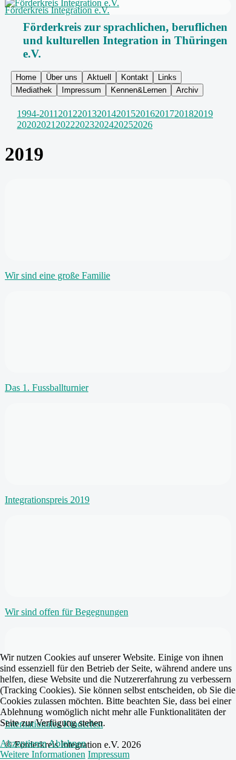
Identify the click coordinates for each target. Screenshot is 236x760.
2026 (142, 124)
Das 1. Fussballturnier (46, 387)
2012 (67, 113)
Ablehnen (67, 743)
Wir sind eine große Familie (57, 275)
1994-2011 (37, 113)
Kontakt (134, 77)
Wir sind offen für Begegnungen (66, 612)
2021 (46, 124)
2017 (164, 113)
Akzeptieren (23, 743)
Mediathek (34, 90)
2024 (104, 124)
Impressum (81, 90)
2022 (65, 124)
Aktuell (99, 77)
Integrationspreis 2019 (47, 500)
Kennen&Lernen (138, 90)
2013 (87, 113)
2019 (203, 113)
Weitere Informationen (42, 754)
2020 (26, 124)
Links (167, 77)
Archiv (187, 90)
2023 (84, 124)
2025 (123, 124)
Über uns (61, 77)
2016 (145, 113)
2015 (126, 113)
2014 (106, 113)
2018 (184, 113)
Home (26, 77)
